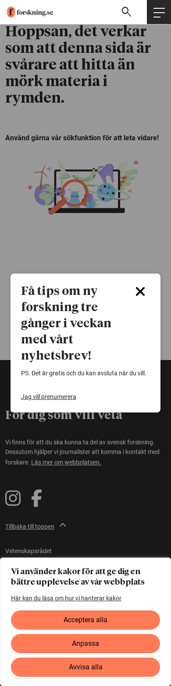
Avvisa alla (86, 667)
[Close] (140, 291)
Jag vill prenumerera (48, 396)
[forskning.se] (26, 12)
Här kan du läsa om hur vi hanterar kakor (66, 598)
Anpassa (85, 643)
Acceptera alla (85, 620)
